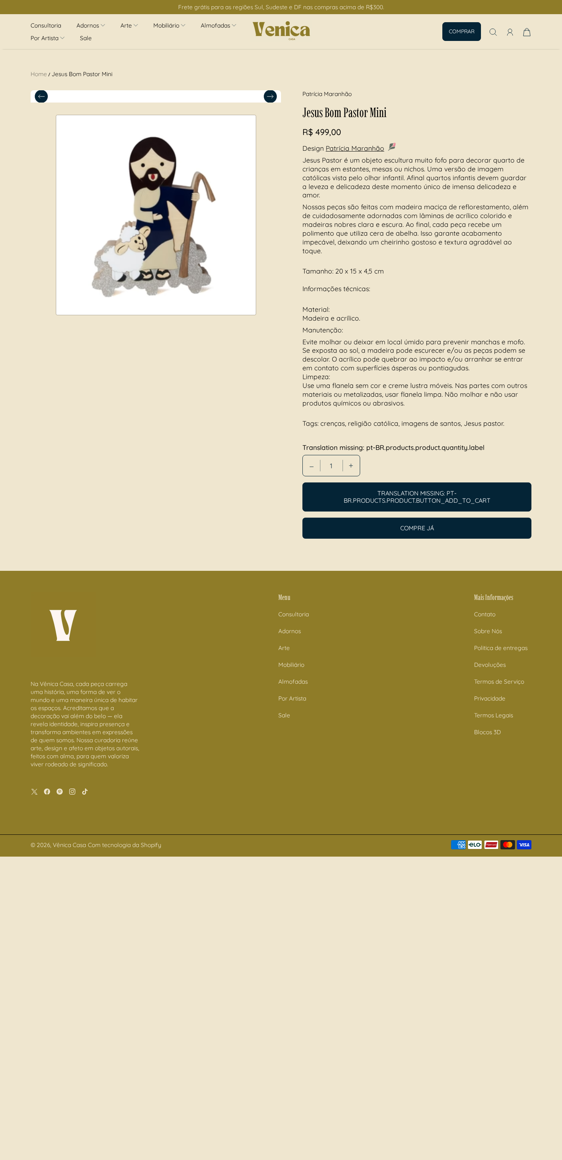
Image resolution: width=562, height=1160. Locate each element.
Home (39, 74)
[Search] (493, 32)
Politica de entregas (501, 648)
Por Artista (292, 698)
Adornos (289, 631)
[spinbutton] (331, 465)
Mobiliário (291, 664)
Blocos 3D (487, 732)
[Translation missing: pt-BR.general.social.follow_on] (34, 791)
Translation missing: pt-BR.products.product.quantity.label (393, 447)
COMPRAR (461, 31)
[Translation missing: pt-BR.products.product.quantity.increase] (351, 465)
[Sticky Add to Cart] (528, 1137)
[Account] (510, 32)
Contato (484, 614)
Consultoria (46, 25)
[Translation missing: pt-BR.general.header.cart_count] (526, 32)
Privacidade (489, 698)
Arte (284, 648)
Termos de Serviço (499, 681)
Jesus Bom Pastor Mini (82, 74)
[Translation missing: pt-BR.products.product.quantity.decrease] (311, 465)
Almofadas (293, 681)
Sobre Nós (488, 631)
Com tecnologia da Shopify (124, 845)
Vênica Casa (69, 845)
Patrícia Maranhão (355, 148)
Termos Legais (493, 715)
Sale (86, 38)
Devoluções (490, 664)
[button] (90, 25)
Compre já (417, 528)
